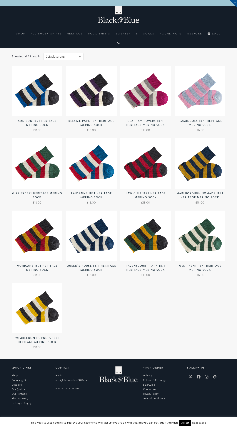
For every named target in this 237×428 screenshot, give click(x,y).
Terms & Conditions (154, 398)
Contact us (149, 389)
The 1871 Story (20, 398)
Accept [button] (185, 423)
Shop (15, 375)
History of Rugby (21, 403)
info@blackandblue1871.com (72, 380)
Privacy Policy (150, 394)
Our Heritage (19, 394)
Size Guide (149, 384)
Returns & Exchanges (155, 380)
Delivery (147, 375)
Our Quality (18, 389)
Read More (199, 423)
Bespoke (17, 384)
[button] (214, 33)
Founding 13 (19, 380)
